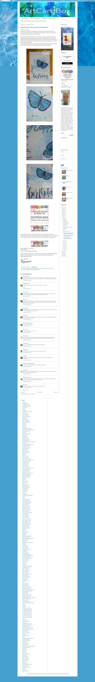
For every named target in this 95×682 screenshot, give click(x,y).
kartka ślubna (24, 517)
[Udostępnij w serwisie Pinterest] (36, 267)
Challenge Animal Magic (31, 251)
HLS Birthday (24, 488)
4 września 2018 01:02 (27, 366)
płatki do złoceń (25, 585)
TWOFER (24, 652)
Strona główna (24, 18)
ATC (23, 408)
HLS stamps (49, 268)
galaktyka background (26, 475)
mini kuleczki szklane (26, 549)
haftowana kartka (25, 487)
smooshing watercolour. (26, 617)
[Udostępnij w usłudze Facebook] (35, 267)
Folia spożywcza (25, 471)
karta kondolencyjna (25, 503)
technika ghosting (25, 639)
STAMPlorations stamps (26, 623)
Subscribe (67, 63)
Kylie (24, 384)
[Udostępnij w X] (34, 267)
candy (23, 423)
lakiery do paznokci (25, 537)
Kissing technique (25, 528)
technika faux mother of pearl (27, 638)
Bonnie (24, 308)
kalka (23, 496)
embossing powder (25, 461)
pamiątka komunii (25, 567)
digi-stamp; (24, 436)
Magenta (23, 541)
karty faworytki (24, 525)
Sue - (24, 329)
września (64, 224)
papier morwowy (25, 570)
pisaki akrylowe (25, 584)
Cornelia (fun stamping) (27, 363)
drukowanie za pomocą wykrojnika (28, 441)
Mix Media (24, 550)
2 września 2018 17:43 (27, 332)
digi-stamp (24, 435)
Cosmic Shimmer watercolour (28, 268)
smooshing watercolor (26, 613)
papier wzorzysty (25, 571)
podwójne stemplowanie (26, 587)
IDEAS (23, 492)
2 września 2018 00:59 (27, 312)
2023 (63, 211)
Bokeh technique (25, 414)
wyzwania (24, 665)
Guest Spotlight (25, 486)
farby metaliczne (25, 466)
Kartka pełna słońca (66, 231)
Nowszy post (23, 392)
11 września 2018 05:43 (27, 387)
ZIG (23, 668)
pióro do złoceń (25, 583)
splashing (34, 269)
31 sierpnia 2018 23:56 (27, 280)
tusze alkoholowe (25, 647)
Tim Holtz (24, 642)
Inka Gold (24, 494)
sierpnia (64, 226)
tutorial (23, 651)
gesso (23, 479)
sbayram (54, 673)
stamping (24, 622)
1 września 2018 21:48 (27, 304)
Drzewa (64, 229)
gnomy (23, 483)
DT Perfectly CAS (25, 445)
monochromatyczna (25, 554)
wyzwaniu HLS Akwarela (43, 31)
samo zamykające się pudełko (27, 602)
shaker (23, 606)
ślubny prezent (24, 635)
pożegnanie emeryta (26, 588)
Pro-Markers (24, 592)
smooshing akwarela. (26, 609)
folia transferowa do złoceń (27, 473)
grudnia (64, 220)
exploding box (24, 463)
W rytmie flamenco (69, 170)
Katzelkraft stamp (25, 526)
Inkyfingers (25, 283)
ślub (23, 634)
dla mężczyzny (24, 440)
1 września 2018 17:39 (27, 296)
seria (23, 604)
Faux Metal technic (25, 469)
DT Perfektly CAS (25, 446)
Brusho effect (24, 419)
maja (64, 243)
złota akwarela (24, 670)
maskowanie (24, 546)
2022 (63, 212)
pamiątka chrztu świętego (26, 566)
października (65, 223)
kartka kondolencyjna (26, 509)
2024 (63, 209)
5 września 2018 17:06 (27, 381)
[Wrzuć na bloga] (33, 267)
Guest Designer (25, 484)
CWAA (23, 432)
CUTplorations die (25, 431)
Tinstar (24, 335)
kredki (23, 530)
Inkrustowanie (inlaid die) (26, 495)
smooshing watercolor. (26, 614)
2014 (63, 255)
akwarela (24, 403)
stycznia (64, 249)
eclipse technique (25, 450)
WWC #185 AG (24, 249)
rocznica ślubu (24, 600)
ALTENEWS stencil (25, 406)
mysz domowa (24, 559)
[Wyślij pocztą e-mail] (31, 267)
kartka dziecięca (25, 507)
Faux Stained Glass (25, 470)
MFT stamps (24, 547)
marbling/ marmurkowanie (26, 542)
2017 (63, 251)
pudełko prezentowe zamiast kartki (28, 597)
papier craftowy (25, 568)
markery (23, 543)
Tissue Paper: (24, 644)
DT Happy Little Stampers (38, 268)
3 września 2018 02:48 (27, 339)
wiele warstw (24, 659)
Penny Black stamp (25, 576)
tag (22, 636)
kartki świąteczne (25, 522)
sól (22, 618)
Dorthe (24, 349)
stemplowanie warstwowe (26, 627)
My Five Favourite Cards (26, 558)
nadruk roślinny (25, 560)
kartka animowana (25, 505)
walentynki (24, 655)
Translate (69, 87)
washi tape (24, 656)
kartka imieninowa (25, 508)
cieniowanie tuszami (25, 428)
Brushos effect (24, 420)
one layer (24, 564)
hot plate (23, 491)
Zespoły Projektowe (35, 18)
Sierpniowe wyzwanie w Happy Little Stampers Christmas (68, 233)
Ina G (24, 315)
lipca (64, 240)
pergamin (24, 579)
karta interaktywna (25, 500)
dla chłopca (24, 437)
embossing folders (25, 458)
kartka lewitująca (25, 511)
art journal (24, 407)
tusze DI (23, 648)
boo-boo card (24, 415)
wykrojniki (37, 269)
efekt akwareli (44, 268)
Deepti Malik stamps (25, 433)
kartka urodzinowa (29, 269)
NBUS (23, 562)
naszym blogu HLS (27, 237)
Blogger (67, 673)
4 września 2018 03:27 (27, 373)
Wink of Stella (24, 660)
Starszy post (56, 392)
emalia (23, 454)
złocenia (23, 669)
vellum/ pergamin (25, 653)
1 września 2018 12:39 (27, 288)
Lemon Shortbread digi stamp (27, 538)
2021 (63, 214)
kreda (23, 529)
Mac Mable (25, 276)
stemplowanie (24, 626)
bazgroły (23, 410)
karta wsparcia (24, 504)
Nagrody (44, 18)
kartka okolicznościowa (26, 512)
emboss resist (24, 456)
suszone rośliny (25, 630)
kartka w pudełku (25, 521)
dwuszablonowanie (25, 448)
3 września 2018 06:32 (27, 346)
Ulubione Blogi (51, 18)
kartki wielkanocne (25, 524)
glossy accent (24, 482)
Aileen (24, 369)
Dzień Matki (24, 449)
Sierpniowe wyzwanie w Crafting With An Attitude (67, 238)
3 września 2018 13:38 (27, 352)
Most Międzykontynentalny (27, 555)
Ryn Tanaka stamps (25, 601)
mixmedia (24, 551)
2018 (63, 218)
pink (23, 581)
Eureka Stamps (25, 462)
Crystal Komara (26, 377)
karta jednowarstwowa (26, 501)
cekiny (23, 425)
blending (23, 412)
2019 (63, 217)
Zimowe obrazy (69, 192)
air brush (23, 402)
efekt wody (24, 453)
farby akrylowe (24, 465)
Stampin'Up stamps (25, 621)
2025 (63, 208)
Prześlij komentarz (25, 389)
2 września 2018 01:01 (27, 319)
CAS (23, 424)
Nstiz (24, 299)
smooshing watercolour (26, 615)
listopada (64, 221)
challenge (24, 427)
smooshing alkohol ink (26, 610)
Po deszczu (68, 175)
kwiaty (23, 534)
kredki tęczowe (25, 532)
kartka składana (25, 516)
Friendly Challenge (25, 474)
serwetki (23, 605)
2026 (63, 206)
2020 (63, 215)
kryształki (24, 533)
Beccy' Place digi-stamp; (26, 411)
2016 (63, 252)
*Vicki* (24, 292)
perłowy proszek (25, 580)
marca (64, 246)
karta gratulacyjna (25, 499)
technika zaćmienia (25, 640)
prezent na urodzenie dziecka (27, 589)
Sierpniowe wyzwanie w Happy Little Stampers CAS (68, 236)
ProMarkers (24, 593)
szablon (23, 631)
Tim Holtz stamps (25, 643)
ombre (23, 563)
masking (23, 545)
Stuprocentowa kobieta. (66, 27)
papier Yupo (24, 572)
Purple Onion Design (26, 598)
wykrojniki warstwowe (26, 664)
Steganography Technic (26, 625)
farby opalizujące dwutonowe (27, 467)
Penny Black (24, 575)
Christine (24, 343)
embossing (24, 457)
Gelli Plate (24, 478)
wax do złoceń (24, 657)
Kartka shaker (24, 513)
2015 (63, 254)
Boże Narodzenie (25, 416)
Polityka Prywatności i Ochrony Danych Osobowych (33, 21)
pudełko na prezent (25, 596)
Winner (23, 661)
